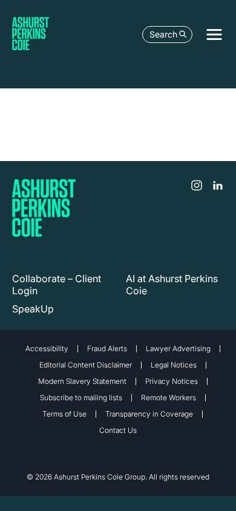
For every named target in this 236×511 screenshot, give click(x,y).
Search (163, 34)
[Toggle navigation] (214, 34)
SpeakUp (33, 309)
